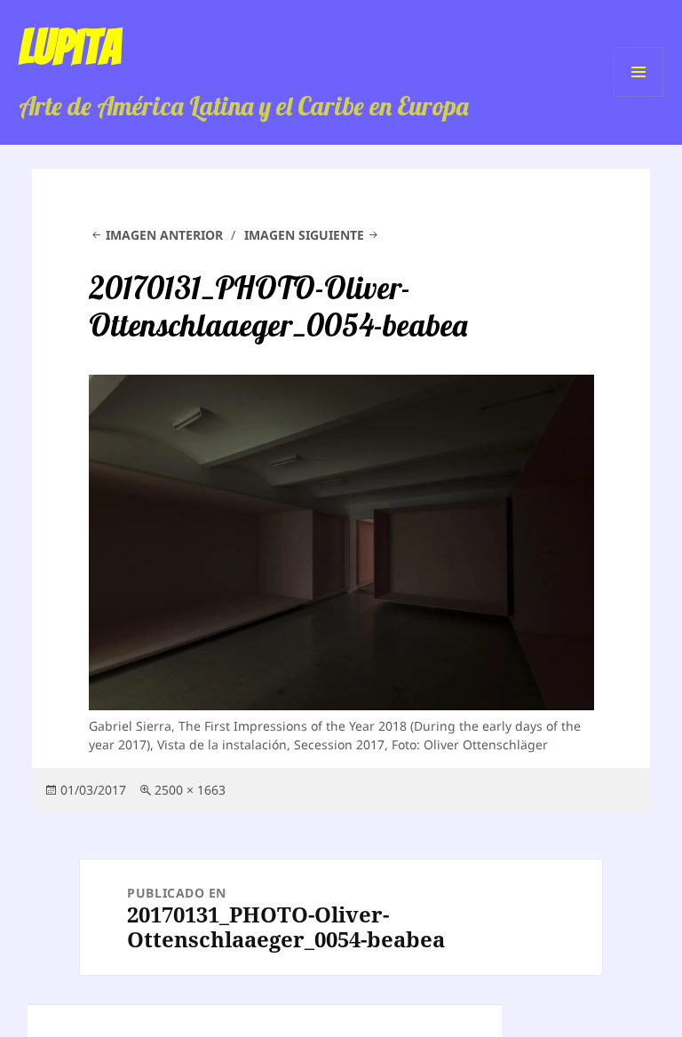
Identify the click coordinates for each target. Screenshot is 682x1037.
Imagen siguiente (304, 234)
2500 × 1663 (190, 789)
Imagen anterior (164, 234)
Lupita (70, 47)
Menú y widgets (639, 96)
